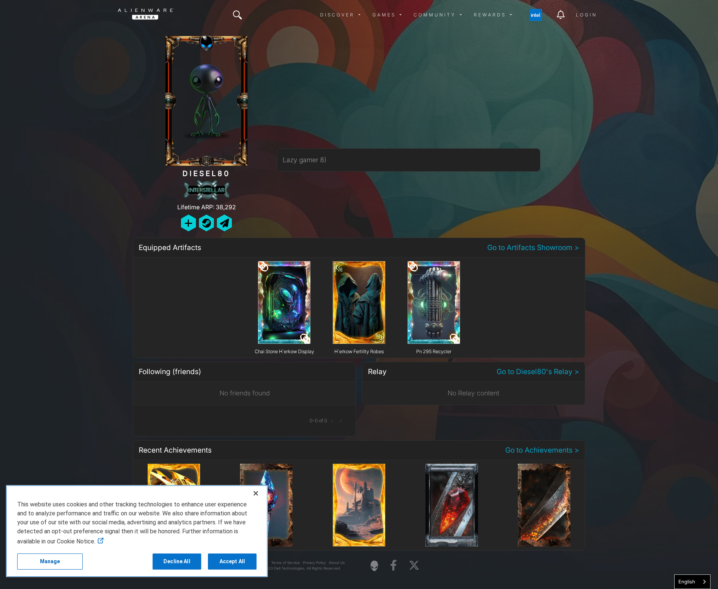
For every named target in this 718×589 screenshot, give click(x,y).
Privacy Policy (314, 563)
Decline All (176, 561)
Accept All (232, 561)
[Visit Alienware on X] (414, 565)
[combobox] (692, 581)
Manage (50, 561)
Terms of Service (285, 563)
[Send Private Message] (224, 223)
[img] (237, 14)
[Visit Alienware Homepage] (374, 566)
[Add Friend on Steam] (206, 223)
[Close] (256, 493)
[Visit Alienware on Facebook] (393, 565)
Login (586, 15)
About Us (337, 563)
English (686, 582)
